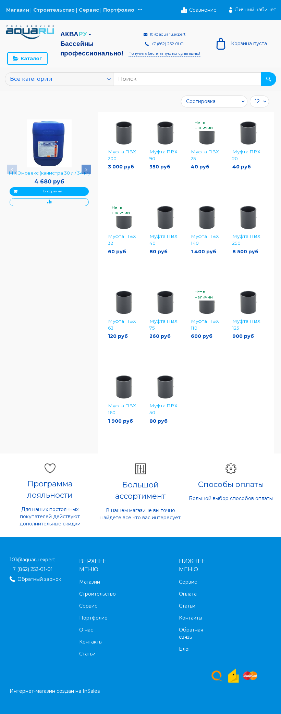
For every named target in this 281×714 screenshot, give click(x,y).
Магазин (17, 10)
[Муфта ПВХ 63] (124, 302)
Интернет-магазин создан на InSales (55, 691)
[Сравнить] (49, 202)
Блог (185, 649)
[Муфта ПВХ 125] (248, 302)
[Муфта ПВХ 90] (165, 132)
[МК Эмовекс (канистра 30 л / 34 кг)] (49, 143)
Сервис (89, 10)
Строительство (54, 10)
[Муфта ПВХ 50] (165, 387)
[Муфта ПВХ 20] (248, 132)
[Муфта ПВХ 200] (124, 132)
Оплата (188, 594)
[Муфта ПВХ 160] (124, 387)
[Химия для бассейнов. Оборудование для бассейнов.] (30, 32)
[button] (12, 169)
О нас (86, 630)
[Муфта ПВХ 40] (165, 217)
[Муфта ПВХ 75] (165, 302)
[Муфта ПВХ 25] (207, 132)
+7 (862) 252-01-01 (31, 569)
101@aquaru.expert (32, 560)
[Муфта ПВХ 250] (248, 217)
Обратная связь (191, 633)
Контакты (90, 642)
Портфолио (118, 10)
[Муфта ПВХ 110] (207, 302)
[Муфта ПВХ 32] (124, 217)
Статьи (87, 654)
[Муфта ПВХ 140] (207, 217)
